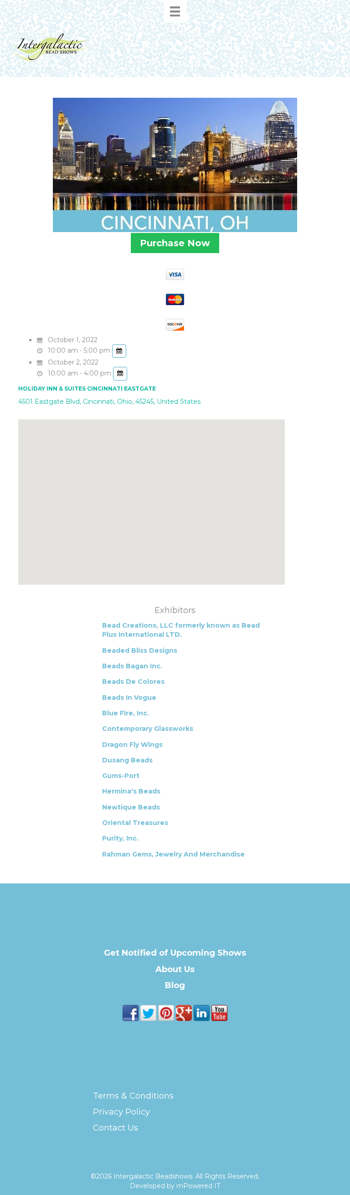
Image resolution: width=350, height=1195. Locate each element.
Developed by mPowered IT (175, 1186)
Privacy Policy (121, 1112)
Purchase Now (175, 243)
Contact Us (115, 1128)
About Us (175, 969)
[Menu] (175, 11)
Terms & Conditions (133, 1096)
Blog (175, 985)
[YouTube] (219, 1012)
